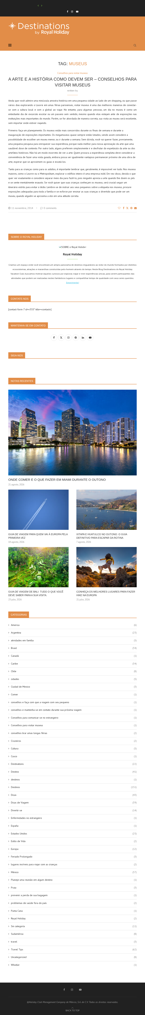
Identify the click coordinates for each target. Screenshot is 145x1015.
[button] (38, 5)
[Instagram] (72, 11)
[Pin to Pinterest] (131, 208)
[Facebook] (67, 11)
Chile (74, 671)
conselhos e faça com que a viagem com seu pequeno (74, 702)
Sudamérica (74, 933)
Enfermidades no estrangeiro (74, 818)
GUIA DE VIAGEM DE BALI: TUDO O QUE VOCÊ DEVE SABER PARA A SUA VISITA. (35, 593)
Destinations (74, 764)
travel (74, 941)
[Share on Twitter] (127, 208)
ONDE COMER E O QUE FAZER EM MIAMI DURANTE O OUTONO (57, 479)
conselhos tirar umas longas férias (74, 733)
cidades (74, 679)
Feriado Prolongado (74, 856)
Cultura (74, 748)
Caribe (74, 663)
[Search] (135, 45)
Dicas (74, 795)
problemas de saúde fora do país (74, 903)
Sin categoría (74, 926)
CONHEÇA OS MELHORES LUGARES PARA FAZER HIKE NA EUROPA (105, 593)
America (74, 625)
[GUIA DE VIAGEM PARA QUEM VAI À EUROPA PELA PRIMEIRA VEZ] (38, 510)
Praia (74, 887)
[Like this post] (119, 208)
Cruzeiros (74, 740)
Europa (74, 849)
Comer (74, 694)
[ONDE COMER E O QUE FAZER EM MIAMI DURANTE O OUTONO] (72, 432)
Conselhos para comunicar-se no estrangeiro (74, 717)
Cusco (74, 756)
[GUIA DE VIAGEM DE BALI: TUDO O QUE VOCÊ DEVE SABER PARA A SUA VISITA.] (38, 567)
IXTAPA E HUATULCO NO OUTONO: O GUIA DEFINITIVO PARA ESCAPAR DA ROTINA (101, 536)
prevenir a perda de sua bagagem (74, 895)
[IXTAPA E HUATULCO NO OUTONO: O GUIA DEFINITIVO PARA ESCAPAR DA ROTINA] (106, 510)
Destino (74, 771)
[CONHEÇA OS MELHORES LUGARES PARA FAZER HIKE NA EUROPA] (106, 567)
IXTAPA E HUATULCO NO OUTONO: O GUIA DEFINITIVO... (63, 5)
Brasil (74, 648)
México (74, 872)
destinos (74, 779)
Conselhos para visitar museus (74, 725)
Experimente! (72, 282)
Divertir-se (74, 810)
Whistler (74, 964)
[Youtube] (77, 11)
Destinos (74, 787)
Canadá (74, 655)
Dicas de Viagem (74, 802)
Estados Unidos (74, 833)
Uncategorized (74, 957)
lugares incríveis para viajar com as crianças (74, 864)
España (74, 825)
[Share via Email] (135, 208)
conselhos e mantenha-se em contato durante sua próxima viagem (74, 709)
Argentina (74, 632)
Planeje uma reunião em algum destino (74, 879)
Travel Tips (74, 949)
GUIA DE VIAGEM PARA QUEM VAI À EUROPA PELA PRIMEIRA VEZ (38, 536)
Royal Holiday (74, 918)
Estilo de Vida (74, 841)
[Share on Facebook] (123, 208)
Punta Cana (74, 910)
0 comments (50, 208)
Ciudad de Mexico (74, 686)
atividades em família (74, 640)
